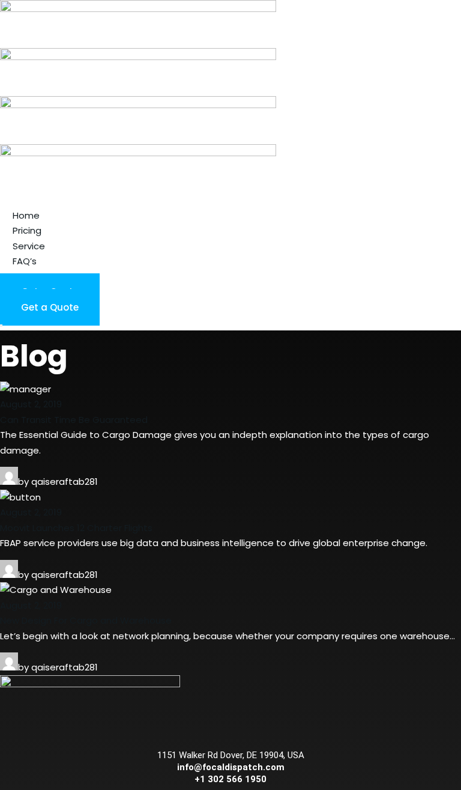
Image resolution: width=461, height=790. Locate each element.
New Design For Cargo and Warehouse (86, 620)
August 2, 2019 (31, 404)
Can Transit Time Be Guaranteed (74, 419)
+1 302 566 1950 (230, 779)
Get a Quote (50, 307)
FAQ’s (25, 261)
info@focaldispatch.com (231, 767)
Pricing (27, 230)
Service (29, 246)
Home (26, 215)
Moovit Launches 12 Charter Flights (76, 527)
